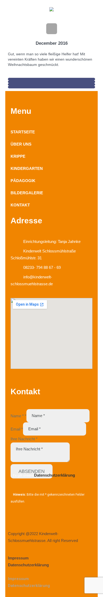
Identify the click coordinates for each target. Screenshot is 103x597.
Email (17, 429)
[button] (51, 571)
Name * (18, 415)
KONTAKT (20, 205)
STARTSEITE (23, 132)
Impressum (18, 558)
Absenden (31, 471)
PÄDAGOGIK (23, 180)
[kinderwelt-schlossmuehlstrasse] (51, 10)
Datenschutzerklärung (54, 475)
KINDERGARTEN (27, 168)
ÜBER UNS (21, 144)
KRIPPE (18, 156)
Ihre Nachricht (24, 439)
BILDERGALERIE (27, 193)
